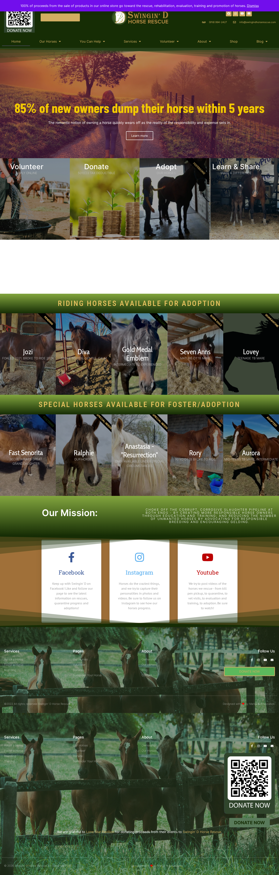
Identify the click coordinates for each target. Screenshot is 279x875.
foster (168, 247)
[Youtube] (242, 13)
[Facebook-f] (252, 660)
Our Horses (48, 41)
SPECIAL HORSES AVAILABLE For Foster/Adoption (139, 404)
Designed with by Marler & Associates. (249, 703)
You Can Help (90, 41)
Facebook (71, 572)
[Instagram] (235, 13)
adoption (197, 247)
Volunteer (167, 41)
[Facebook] (229, 13)
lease (179, 247)
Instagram (139, 572)
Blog (260, 41)
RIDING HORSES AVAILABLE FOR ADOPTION (139, 303)
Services (130, 41)
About (202, 41)
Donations (120, 247)
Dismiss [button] (253, 6)
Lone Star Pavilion (100, 832)
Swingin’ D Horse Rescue (94, 243)
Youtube (207, 572)
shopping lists (85, 262)
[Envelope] (249, 13)
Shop (234, 41)
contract (167, 262)
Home (16, 41)
